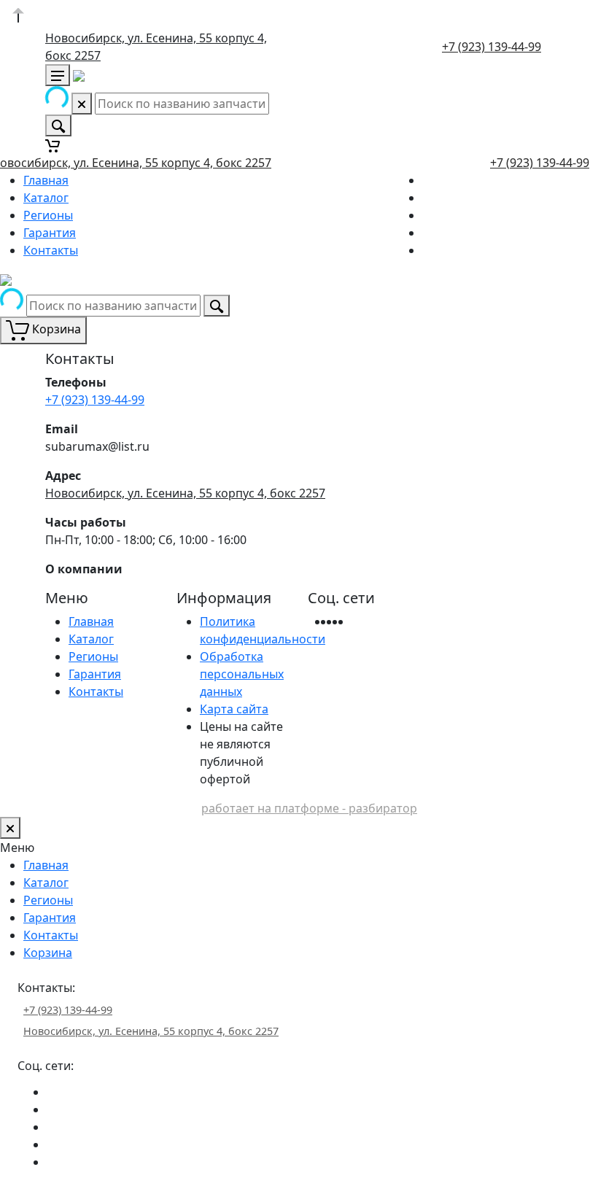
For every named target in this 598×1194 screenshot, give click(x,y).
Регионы (48, 215)
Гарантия (49, 233)
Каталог (46, 198)
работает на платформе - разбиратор (309, 808)
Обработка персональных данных (242, 673)
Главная (46, 180)
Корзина (47, 953)
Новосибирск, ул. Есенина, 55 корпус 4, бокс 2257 (185, 493)
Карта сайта (234, 709)
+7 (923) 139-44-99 (491, 47)
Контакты (50, 250)
